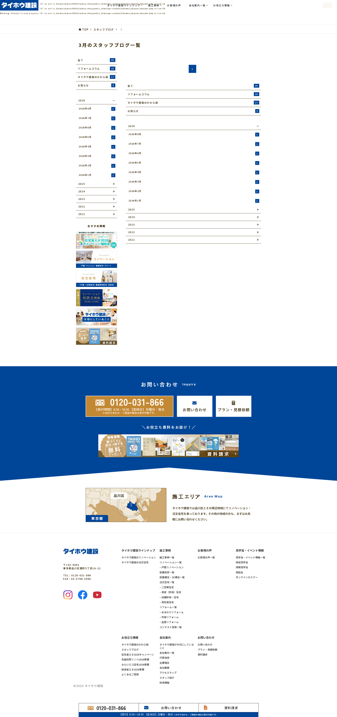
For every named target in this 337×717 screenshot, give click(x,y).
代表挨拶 (164, 657)
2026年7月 (96, 118)
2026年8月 (96, 108)
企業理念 (164, 662)
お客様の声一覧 (206, 557)
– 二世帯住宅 (167, 587)
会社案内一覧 (167, 652)
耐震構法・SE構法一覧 (172, 577)
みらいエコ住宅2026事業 (135, 664)
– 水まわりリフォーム (172, 612)
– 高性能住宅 (167, 602)
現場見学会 (242, 567)
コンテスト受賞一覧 (171, 627)
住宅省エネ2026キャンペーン (137, 654)
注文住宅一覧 (167, 582)
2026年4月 (96, 146)
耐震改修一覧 (167, 572)
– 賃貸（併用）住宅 (170, 592)
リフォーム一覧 (168, 607)
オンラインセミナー (247, 577)
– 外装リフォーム (169, 617)
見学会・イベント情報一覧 (250, 557)
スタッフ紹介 (167, 677)
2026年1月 (96, 175)
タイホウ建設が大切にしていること (177, 646)
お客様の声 (174, 5)
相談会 (239, 572)
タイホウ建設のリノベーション (138, 557)
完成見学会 (242, 562)
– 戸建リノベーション (172, 567)
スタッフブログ (130, 649)
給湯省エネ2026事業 (132, 669)
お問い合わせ (205, 644)
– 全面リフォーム (169, 622)
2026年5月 (96, 137)
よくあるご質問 (130, 674)
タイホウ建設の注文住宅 (134, 562)
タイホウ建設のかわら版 (134, 644)
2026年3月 (96, 156)
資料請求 (202, 654)
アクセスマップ (168, 672)
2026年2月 (96, 165)
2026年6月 (96, 127)
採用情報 (164, 682)
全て (96, 60)
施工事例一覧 (167, 557)
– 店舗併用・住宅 (169, 597)
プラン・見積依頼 (207, 649)
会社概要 (164, 667)
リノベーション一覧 (171, 562)
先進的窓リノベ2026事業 (135, 659)
